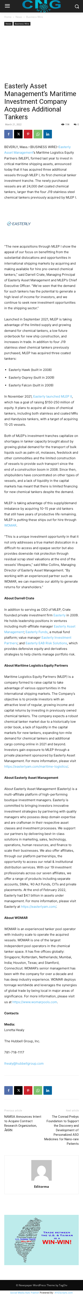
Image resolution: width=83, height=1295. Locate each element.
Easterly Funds (37, 632)
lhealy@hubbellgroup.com (24, 1063)
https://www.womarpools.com (34, 1002)
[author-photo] (41, 1180)
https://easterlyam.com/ (38, 907)
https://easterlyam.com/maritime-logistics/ (36, 766)
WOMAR (10, 525)
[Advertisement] (41, 54)
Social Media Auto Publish (24, 1292)
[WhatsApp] (38, 134)
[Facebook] (8, 134)
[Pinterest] (28, 134)
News (19, 17)
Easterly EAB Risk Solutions (46, 643)
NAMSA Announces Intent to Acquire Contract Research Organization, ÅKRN (22, 1123)
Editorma (41, 1186)
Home (7, 17)
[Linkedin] (47, 134)
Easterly (59, 615)
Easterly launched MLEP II (52, 396)
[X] (18, 134)
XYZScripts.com (64, 1292)
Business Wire (34, 17)
